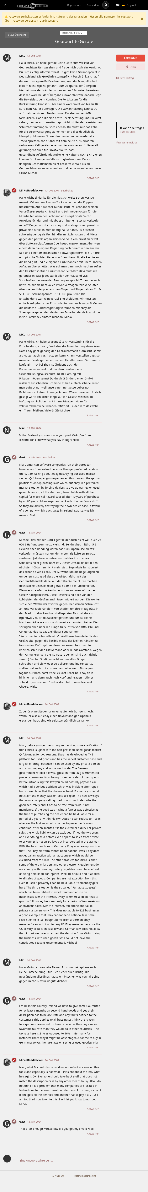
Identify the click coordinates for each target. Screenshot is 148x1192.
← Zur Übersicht (17, 34)
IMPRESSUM (58, 1175)
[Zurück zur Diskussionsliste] (5, 5)
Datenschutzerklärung (85, 1175)
